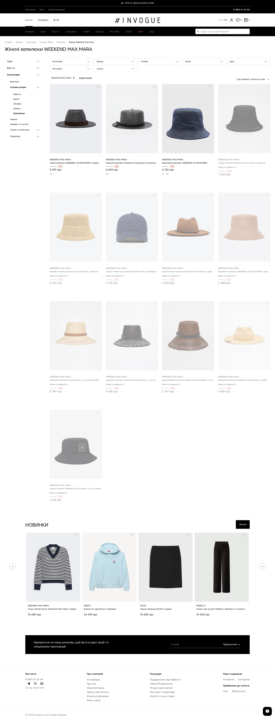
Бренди (99, 32)
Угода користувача (161, 688)
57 (163, 174)
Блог (42, 10)
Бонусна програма (98, 696)
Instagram (244, 680)
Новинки (29, 32)
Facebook (229, 680)
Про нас (91, 684)
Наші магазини (56, 10)
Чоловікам (43, 20)
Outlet (128, 32)
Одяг (43, 32)
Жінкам (29, 20)
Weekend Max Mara (61, 78)
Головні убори (46, 42)
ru (226, 20)
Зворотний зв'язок (98, 692)
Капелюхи (61, 42)
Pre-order (114, 32)
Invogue (8, 42)
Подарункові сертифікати (165, 680)
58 (51, 174)
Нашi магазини (95, 688)
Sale (140, 32)
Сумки (86, 32)
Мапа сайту (94, 700)
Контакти (30, 10)
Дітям (56, 20)
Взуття (55, 32)
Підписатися (230, 644)
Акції (151, 32)
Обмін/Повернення (161, 684)
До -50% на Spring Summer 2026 (137, 3)
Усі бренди (93, 680)
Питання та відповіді (162, 692)
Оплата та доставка (162, 696)
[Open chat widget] (267, 711)
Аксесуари (71, 32)
